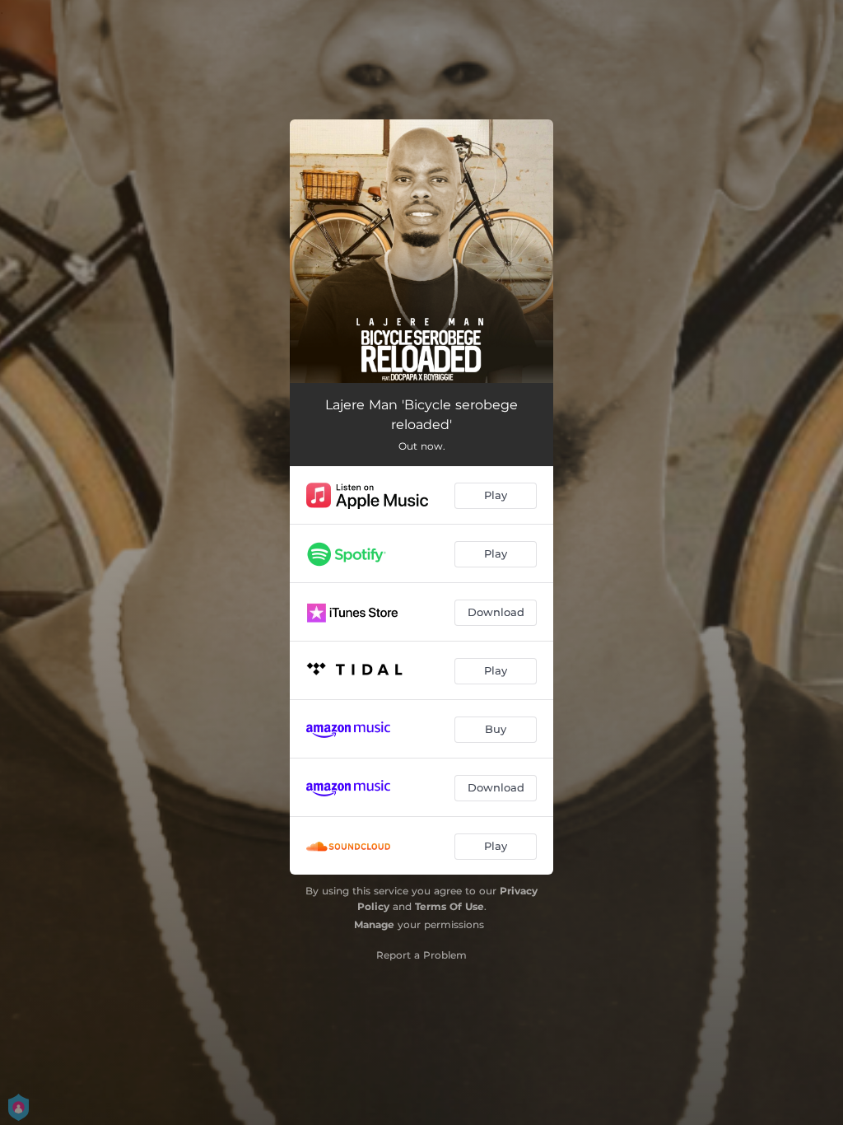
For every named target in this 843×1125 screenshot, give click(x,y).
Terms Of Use (449, 906)
